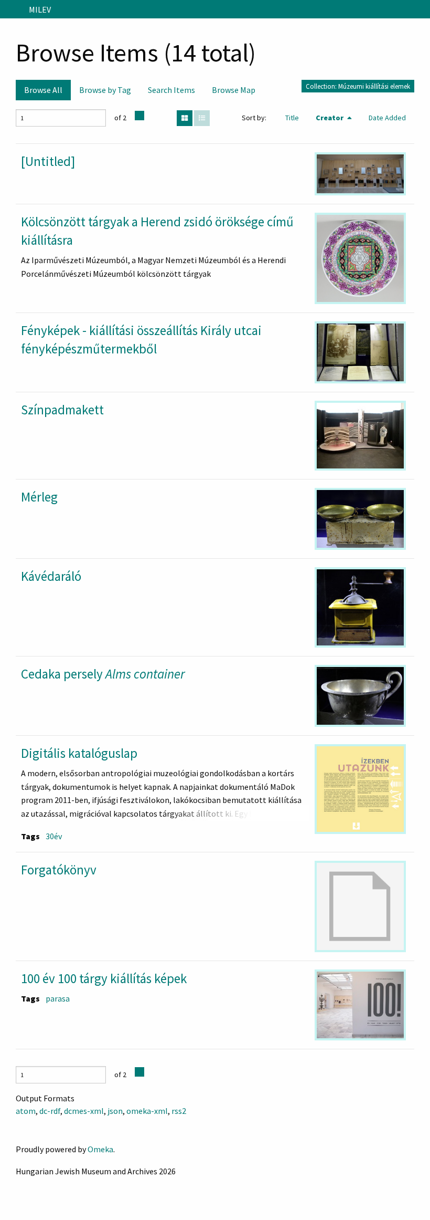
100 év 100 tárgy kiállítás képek (104, 978)
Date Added (387, 117)
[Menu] (12, 9)
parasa (58, 998)
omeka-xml (147, 1111)
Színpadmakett (62, 409)
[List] (202, 118)
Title (292, 117)
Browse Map (233, 90)
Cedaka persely (103, 673)
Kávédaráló (51, 576)
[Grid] (184, 118)
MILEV (40, 9)
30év (54, 836)
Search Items (171, 90)
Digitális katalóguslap (79, 753)
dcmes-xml (84, 1111)
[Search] (421, 9)
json (115, 1111)
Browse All (43, 90)
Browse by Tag (105, 90)
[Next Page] (139, 115)
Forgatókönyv (58, 869)
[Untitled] (48, 161)
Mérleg (39, 496)
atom (26, 1111)
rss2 (178, 1111)
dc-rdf (49, 1111)
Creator (330, 117)
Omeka (100, 1149)
